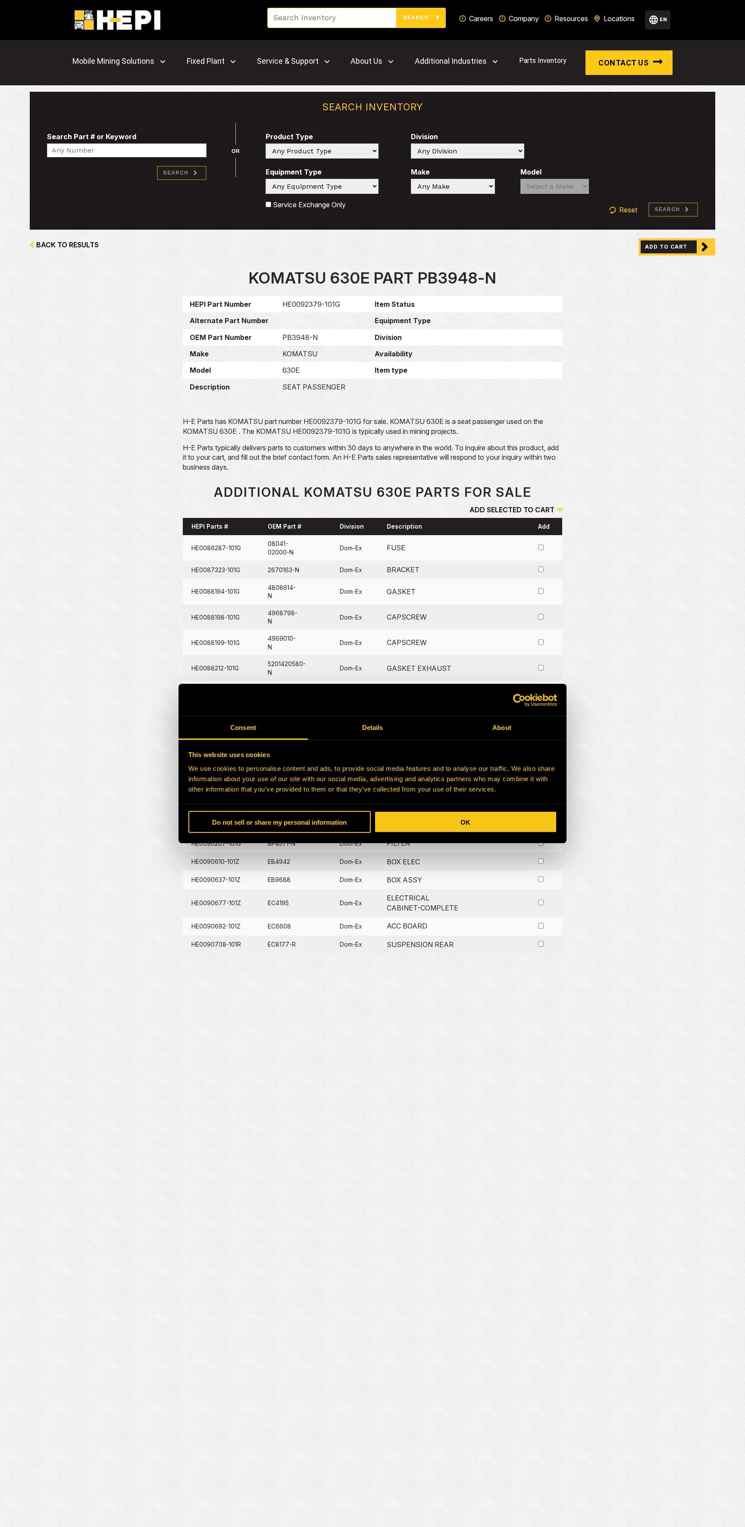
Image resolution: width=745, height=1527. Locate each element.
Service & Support (288, 61)
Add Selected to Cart (512, 509)
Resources (571, 18)
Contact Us (623, 62)
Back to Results (67, 244)
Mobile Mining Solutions (113, 61)
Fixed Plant (206, 61)
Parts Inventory (543, 60)
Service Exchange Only (308, 204)
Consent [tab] (243, 727)
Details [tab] (372, 727)
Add (544, 526)
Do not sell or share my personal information (279, 822)
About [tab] (501, 727)
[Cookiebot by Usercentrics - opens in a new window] (519, 700)
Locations (619, 18)
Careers (481, 18)
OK (465, 822)
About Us (366, 61)
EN (663, 19)
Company (524, 18)
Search (417, 17)
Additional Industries (451, 61)
